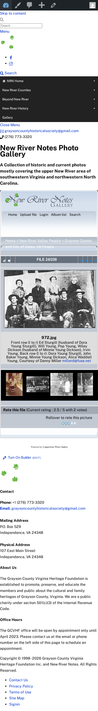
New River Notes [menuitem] (6, 5)
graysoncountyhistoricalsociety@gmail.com (42, 508)
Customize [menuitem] (18, 5)
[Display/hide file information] (8, 259)
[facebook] (11, 57)
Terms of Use (20, 692)
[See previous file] (85, 259)
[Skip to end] (95, 259)
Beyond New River (15, 99)
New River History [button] (15, 108)
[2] (65, 423)
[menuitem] (30, 5)
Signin (14, 704)
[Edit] (36, 457)
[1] (63, 423)
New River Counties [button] (16, 90)
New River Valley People (40, 241)
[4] (71, 423)
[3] (68, 423)
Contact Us (18, 680)
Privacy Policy (21, 686)
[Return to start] (80, 259)
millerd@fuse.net (76, 361)
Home (10, 241)
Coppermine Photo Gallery (55, 447)
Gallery (7, 117)
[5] (74, 423)
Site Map (16, 698)
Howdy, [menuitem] (92, 5)
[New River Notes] (34, 47)
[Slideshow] (12, 259)
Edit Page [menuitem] (53, 5)
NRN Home (15, 81)
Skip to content (13, 13)
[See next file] (90, 259)
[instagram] (11, 63)
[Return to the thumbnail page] (3, 259)
